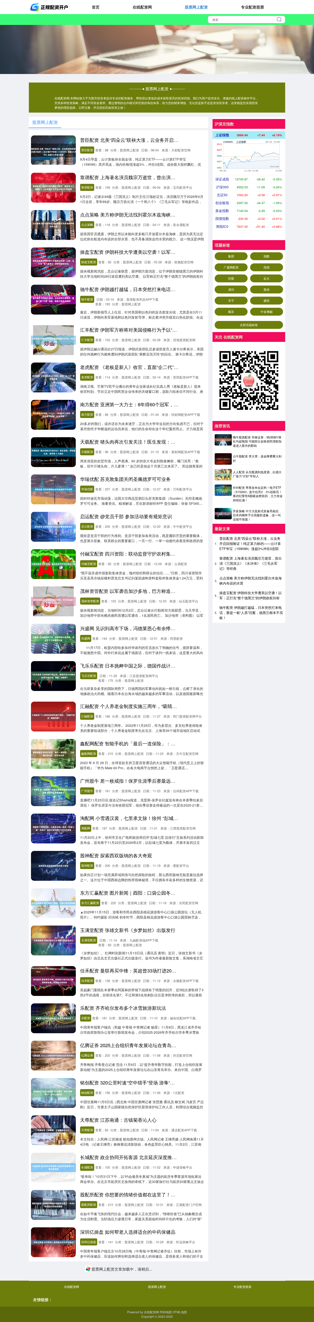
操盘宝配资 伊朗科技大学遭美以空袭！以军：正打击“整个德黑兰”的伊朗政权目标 (164, 251)
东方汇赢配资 (90, 903)
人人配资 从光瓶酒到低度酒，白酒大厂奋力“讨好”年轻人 (257, 474)
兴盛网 (85, 638)
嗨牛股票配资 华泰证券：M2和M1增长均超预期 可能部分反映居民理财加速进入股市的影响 (257, 441)
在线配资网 (142, 7)
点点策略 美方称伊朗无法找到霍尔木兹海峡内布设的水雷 (139, 214)
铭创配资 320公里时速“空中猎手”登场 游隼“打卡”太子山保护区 (144, 1082)
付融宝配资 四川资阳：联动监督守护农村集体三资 (132, 553)
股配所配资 (88, 1204)
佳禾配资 (87, 980)
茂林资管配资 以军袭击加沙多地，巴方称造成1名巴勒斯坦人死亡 (148, 591)
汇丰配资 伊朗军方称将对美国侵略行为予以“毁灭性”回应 (138, 329)
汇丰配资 (87, 340)
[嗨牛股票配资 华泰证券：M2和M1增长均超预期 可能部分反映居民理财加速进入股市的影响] (223, 441)
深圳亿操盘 (88, 1242)
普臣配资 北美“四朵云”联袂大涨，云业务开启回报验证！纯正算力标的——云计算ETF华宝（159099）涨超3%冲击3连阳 (250, 543)
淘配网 (85, 828)
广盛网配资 (231, 267)
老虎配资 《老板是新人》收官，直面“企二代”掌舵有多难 (138, 367)
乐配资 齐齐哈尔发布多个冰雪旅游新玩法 (123, 1007)
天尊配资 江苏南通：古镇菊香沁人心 (118, 1119)
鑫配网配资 (88, 753)
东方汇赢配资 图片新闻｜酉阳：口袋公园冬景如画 (132, 892)
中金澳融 (267, 311)
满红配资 (87, 1279)
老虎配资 (87, 377)
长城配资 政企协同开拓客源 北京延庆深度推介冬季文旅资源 (142, 1157)
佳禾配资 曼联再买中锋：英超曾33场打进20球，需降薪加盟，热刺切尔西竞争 (161, 970)
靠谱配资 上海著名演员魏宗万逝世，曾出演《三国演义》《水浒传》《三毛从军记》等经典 (174, 177)
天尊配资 (87, 1130)
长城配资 (87, 1167)
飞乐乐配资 (88, 675)
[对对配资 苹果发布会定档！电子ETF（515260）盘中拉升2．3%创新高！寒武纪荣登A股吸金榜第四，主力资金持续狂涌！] (223, 494)
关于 (231, 300)
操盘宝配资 (88, 262)
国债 (267, 267)
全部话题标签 (249, 325)
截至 (231, 311)
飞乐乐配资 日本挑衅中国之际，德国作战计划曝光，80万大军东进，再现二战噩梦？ (168, 665)
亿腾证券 (87, 1055)
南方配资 (87, 414)
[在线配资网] (50, 6)
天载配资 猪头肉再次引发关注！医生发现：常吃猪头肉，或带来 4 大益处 (156, 441)
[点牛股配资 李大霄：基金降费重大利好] (223, 458)
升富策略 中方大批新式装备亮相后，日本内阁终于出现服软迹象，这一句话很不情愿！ (257, 515)
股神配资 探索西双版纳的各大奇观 (116, 855)
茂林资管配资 (90, 601)
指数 (267, 256)
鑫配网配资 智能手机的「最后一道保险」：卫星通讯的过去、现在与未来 (156, 743)
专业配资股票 (252, 7)
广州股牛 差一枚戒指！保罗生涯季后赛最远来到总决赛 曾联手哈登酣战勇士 (159, 780)
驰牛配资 (87, 299)
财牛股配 (87, 1316)
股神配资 (87, 865)
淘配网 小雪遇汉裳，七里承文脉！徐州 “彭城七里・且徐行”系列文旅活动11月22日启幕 (170, 818)
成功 (231, 289)
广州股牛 (87, 791)
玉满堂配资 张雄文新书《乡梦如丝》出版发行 (127, 930)
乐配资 (85, 1018)
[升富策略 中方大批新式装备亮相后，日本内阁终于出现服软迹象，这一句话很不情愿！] (223, 515)
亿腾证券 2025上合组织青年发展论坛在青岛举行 (130, 1045)
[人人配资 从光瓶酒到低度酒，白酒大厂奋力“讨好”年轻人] (223, 474)
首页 (96, 7)
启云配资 (87, 526)
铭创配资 (87, 1092)
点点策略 (87, 224)
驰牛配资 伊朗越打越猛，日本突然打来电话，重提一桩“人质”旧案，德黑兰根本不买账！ (171, 289)
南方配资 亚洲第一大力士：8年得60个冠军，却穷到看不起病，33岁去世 (155, 404)
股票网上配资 (196, 7)
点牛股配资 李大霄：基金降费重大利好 (257, 458)
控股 (231, 278)
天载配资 (87, 452)
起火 (267, 278)
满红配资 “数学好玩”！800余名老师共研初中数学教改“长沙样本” (146, 1269)
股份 (267, 289)
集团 (231, 256)
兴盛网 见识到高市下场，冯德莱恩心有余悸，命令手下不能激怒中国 (151, 628)
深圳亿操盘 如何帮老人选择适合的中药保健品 (127, 1231)
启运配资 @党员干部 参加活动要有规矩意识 (126, 516)
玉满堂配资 (88, 940)
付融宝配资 (88, 564)
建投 (267, 300)
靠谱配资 (87, 187)
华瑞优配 (87, 489)
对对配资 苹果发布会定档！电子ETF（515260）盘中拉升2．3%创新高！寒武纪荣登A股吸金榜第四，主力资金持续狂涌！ (258, 493)
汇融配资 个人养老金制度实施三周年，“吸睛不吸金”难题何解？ (145, 706)
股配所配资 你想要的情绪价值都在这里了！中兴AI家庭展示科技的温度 (153, 1194)
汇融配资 (87, 716)
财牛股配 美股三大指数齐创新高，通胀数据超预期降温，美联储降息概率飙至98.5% (167, 1306)
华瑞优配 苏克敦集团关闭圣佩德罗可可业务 (125, 479)
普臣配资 (87, 150)
